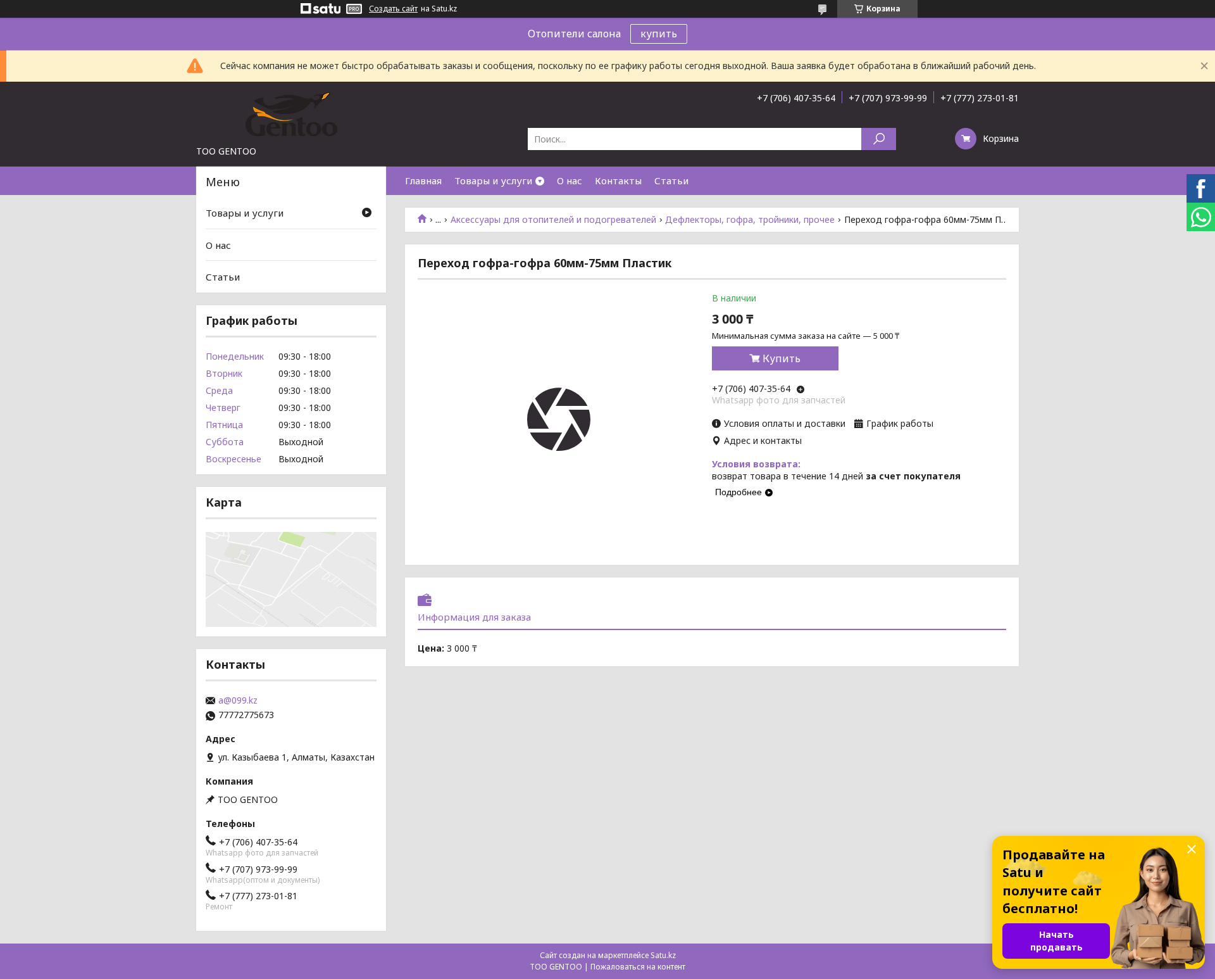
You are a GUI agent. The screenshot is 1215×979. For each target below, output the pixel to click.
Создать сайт (393, 8)
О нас (569, 180)
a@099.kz (238, 700)
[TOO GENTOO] (291, 113)
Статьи (671, 180)
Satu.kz (663, 955)
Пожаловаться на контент (637, 966)
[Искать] (878, 139)
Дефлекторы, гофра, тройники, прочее (750, 219)
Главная (423, 180)
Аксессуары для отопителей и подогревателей (553, 219)
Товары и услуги (493, 180)
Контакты (618, 180)
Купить (782, 358)
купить (658, 34)
